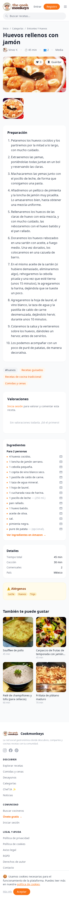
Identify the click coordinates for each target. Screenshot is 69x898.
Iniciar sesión (11, 822)
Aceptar (21, 891)
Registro (52, 6)
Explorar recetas (13, 765)
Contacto (8, 867)
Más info (7, 891)
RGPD (6, 856)
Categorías (17, 28)
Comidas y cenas (15, 383)
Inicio (5, 28)
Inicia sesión (15, 406)
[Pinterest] (16, 750)
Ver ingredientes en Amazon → (26, 535)
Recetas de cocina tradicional (23, 376)
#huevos (10, 370)
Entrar (37, 6)
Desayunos (9, 777)
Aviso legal (9, 850)
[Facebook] (11, 750)
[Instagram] (5, 750)
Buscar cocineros (13, 810)
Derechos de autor (14, 861)
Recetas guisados (32, 370)
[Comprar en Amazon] (60, 456)
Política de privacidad (16, 838)
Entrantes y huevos (37, 28)
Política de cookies (14, 844)
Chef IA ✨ (9, 789)
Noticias (8, 795)
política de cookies (28, 884)
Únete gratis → (12, 816)
